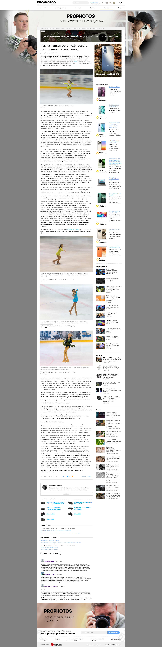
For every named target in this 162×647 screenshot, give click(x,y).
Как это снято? (109, 417)
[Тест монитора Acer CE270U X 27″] (101, 216)
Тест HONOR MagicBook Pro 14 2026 (114, 179)
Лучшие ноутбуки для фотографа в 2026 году (112, 337)
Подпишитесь (94, 2)
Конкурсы (121, 8)
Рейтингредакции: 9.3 (102, 99)
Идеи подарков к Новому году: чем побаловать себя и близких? (113, 329)
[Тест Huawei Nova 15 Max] (101, 234)
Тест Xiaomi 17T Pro (114, 87)
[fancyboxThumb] (66, 86)
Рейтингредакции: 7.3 (102, 206)
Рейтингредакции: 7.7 (102, 117)
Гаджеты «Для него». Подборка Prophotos (112, 321)
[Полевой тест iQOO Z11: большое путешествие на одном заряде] (101, 127)
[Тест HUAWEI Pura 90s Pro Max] (101, 145)
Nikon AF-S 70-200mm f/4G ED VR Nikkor (82, 508)
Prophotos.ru (118, 645)
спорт (75, 62)
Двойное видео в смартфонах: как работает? (113, 440)
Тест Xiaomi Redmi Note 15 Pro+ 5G (114, 105)
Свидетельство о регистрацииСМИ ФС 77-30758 (75, 639)
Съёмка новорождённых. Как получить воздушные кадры (113, 458)
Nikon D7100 (50, 514)
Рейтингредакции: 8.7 (102, 223)
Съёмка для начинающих (112, 436)
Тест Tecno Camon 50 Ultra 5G (115, 194)
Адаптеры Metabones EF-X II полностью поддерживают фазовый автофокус (111, 375)
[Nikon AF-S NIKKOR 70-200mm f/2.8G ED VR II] (43, 508)
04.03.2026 (109, 308)
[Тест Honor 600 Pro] (101, 251)
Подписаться (114, 632)
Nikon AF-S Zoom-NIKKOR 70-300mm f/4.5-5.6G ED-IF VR (56, 503)
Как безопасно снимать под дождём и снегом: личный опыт (112, 466)
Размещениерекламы (44, 639)
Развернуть (66, 494)
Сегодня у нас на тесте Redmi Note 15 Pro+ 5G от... (114, 110)
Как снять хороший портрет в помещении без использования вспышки (60, 543)
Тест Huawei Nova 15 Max (114, 229)
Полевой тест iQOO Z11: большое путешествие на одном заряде (114, 125)
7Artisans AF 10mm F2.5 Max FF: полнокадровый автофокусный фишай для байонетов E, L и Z (111, 399)
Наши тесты (41, 8)
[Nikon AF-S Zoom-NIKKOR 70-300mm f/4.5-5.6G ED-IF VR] (43, 503)
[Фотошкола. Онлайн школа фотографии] (56, 644)
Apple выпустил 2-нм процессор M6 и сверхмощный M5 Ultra (112, 390)
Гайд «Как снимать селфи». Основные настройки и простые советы (113, 433)
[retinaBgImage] (100, 272)
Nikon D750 (50, 519)
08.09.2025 (108, 302)
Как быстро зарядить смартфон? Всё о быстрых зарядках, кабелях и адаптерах (113, 298)
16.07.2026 (108, 348)
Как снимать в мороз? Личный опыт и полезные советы (113, 487)
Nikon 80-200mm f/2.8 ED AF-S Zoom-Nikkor (83, 503)
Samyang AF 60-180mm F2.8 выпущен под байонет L (111, 383)
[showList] (50, 553)
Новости (78, 8)
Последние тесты (102, 85)
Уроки (106, 8)
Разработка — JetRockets (94, 645)
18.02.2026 (108, 324)
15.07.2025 (108, 275)
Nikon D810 (77, 514)
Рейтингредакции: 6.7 (102, 241)
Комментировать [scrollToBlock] (86, 476)
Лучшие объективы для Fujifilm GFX (112, 279)
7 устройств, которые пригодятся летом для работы (112, 345)
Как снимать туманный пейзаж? (49, 550)
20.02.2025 (108, 282)
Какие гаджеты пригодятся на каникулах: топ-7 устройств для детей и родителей (113, 288)
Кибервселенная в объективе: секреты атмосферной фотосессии (113, 414)
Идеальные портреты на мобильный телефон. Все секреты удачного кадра (113, 495)
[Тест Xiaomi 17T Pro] (101, 91)
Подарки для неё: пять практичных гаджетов (112, 306)
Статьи (92, 8)
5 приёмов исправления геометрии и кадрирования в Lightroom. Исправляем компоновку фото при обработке (114, 423)
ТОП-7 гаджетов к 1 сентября (111, 313)
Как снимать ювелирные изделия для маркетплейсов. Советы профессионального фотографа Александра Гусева (113, 476)
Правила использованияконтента (98, 639)
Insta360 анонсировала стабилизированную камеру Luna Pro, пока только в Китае (111, 367)
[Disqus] (66, 579)
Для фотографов (116, 639)
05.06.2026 (109, 292)
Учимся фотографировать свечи (49, 540)
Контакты (57, 639)
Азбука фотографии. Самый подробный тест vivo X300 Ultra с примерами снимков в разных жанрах (115, 161)
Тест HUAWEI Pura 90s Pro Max (114, 141)
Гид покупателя (60, 8)
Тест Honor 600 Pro (114, 247)
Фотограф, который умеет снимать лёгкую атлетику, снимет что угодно (60, 533)
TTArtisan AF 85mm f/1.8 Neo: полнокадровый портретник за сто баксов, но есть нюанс (112, 359)
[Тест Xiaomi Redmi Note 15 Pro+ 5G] (101, 109)
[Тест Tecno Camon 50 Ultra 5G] (101, 198)
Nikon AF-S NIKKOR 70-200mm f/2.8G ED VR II (54, 508)
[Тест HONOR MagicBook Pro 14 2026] (101, 182)
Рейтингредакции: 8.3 (102, 135)
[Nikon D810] (70, 514)
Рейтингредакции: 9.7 (102, 171)
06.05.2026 (109, 339)
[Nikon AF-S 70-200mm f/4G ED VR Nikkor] (70, 508)
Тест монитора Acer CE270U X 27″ (114, 212)
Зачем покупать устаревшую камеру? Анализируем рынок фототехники (112, 271)
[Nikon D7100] (43, 514)
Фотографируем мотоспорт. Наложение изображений (55, 530)
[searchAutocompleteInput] (81, 3)
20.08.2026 (109, 316)
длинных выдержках (73, 229)
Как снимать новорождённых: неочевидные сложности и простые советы (113, 449)
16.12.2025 (108, 333)
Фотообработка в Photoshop (113, 428)
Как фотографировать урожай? (49, 547)
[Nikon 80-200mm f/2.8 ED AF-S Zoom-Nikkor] (70, 503)
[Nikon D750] (43, 519)
